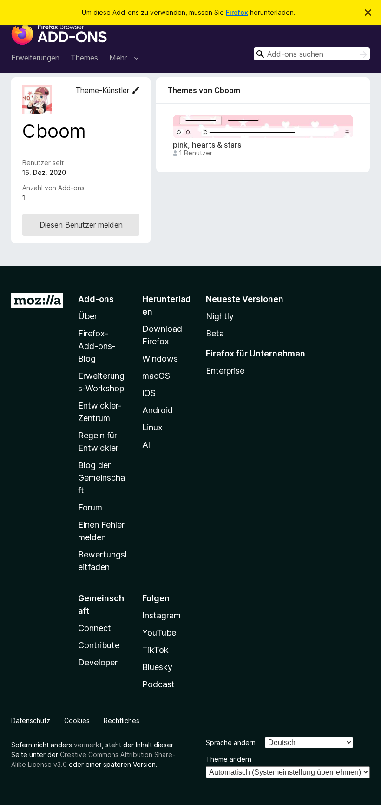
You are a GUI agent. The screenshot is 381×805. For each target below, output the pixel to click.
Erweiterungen (35, 57)
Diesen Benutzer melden (81, 224)
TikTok (155, 650)
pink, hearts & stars (207, 145)
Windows (160, 358)
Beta (215, 333)
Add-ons (96, 299)
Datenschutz (30, 720)
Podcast (158, 684)
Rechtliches (121, 720)
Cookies (77, 720)
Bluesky (157, 667)
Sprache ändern (231, 742)
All (147, 444)
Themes (84, 57)
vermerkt (88, 745)
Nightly (220, 316)
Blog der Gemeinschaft (101, 477)
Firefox (237, 12)
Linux (152, 427)
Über (87, 316)
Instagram (161, 615)
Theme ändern (228, 759)
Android (157, 410)
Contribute (98, 645)
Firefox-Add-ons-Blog (97, 346)
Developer (98, 662)
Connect (94, 628)
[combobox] (312, 53)
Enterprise (225, 371)
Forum (90, 507)
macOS (156, 376)
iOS (149, 393)
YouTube (159, 632)
